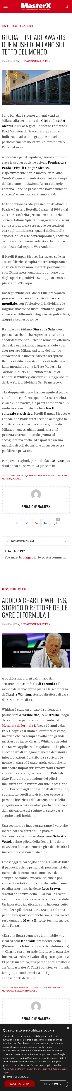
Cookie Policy (17, 1068)
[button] (36, 1076)
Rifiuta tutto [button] (52, 1083)
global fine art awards (42, 475)
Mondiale (8, 991)
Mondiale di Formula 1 (18, 725)
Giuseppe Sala (17, 475)
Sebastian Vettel (26, 991)
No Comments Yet (22, 541)
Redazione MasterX (35, 61)
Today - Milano (26, 26)
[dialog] (36, 1057)
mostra (6, 478)
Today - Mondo (18, 589)
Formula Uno (39, 987)
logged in (30, 557)
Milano (5, 26)
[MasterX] (36, 6)
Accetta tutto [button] (19, 1083)
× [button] (67, 1028)
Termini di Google (51, 1068)
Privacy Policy (33, 1068)
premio (16, 478)
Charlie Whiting (19, 987)
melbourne (55, 987)
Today (13, 26)
